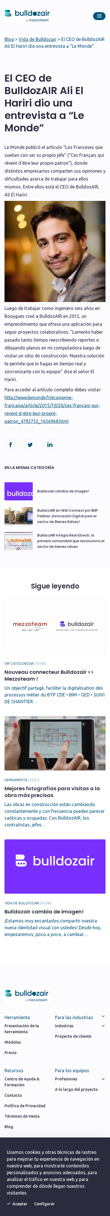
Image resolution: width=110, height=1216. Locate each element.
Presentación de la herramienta (22, 1029)
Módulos (13, 1042)
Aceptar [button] (19, 1204)
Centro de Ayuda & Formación (22, 1082)
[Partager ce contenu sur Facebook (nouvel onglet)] (10, 445)
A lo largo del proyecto (76, 1089)
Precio (11, 1052)
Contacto (13, 1095)
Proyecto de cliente (73, 1036)
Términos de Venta (22, 1116)
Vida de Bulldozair (37, 39)
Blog (9, 39)
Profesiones (66, 1079)
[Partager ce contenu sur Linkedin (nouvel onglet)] (50, 445)
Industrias (64, 1026)
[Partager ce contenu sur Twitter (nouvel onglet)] (30, 445)
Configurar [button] (44, 1204)
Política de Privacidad (25, 1106)
